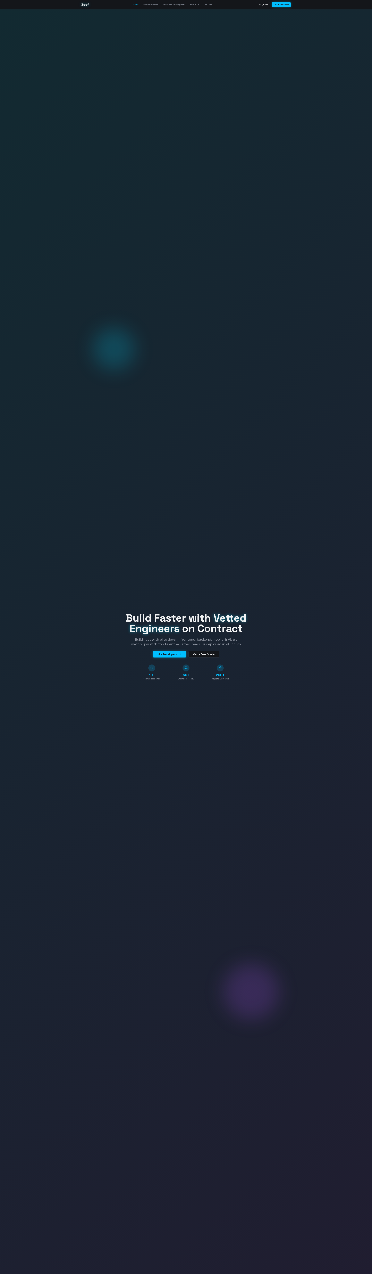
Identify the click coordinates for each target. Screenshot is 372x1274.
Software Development (174, 4)
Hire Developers (150, 4)
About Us (194, 4)
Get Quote (263, 4)
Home (135, 4)
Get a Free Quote (203, 654)
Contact (208, 4)
